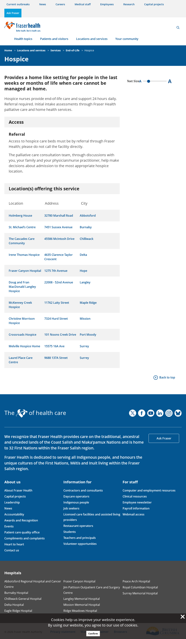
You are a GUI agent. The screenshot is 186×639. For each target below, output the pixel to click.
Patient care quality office (22, 532)
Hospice (89, 50)
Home (8, 50)
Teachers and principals (79, 538)
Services (55, 50)
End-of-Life (72, 50)
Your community (126, 39)
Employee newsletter (137, 502)
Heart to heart (14, 544)
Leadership (12, 502)
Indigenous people (76, 502)
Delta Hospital (14, 605)
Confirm (93, 633)
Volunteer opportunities (80, 544)
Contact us (11, 550)
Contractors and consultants (83, 490)
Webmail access (133, 514)
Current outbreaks (18, 4)
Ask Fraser (13, 13)
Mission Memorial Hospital (81, 605)
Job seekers (71, 508)
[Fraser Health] (22, 26)
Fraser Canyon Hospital (79, 581)
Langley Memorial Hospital (81, 599)
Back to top (167, 377)
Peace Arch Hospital (136, 581)
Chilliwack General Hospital (22, 599)
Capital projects (154, 4)
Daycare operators (76, 496)
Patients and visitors (54, 39)
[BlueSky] (178, 413)
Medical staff (83, 4)
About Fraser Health (18, 490)
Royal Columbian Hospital (140, 587)
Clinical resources (135, 496)
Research (129, 4)
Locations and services (92, 39)
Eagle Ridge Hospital (18, 611)
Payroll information (136, 508)
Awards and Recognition (21, 520)
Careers (60, 4)
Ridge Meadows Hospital (80, 611)
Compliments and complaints (24, 538)
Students (69, 532)
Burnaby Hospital (16, 593)
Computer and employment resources (149, 490)
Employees (107, 4)
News (42, 4)
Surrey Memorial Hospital (140, 593)
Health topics (23, 39)
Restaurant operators (78, 526)
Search (178, 27)
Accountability (14, 514)
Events (9, 526)
